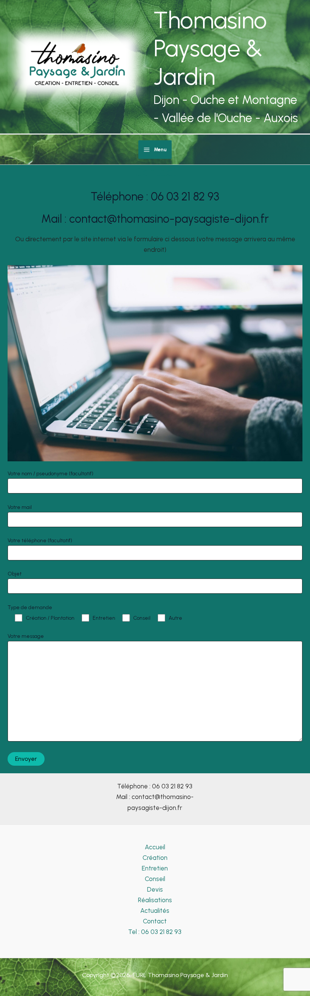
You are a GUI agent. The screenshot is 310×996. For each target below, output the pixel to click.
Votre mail (20, 507)
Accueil (155, 847)
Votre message (26, 636)
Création (155, 857)
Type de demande (30, 607)
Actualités (154, 910)
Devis (155, 889)
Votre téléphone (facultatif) (40, 540)
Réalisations (155, 900)
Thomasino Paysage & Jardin (210, 48)
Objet (15, 574)
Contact (155, 921)
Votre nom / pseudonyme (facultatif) (50, 473)
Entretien (155, 868)
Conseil (155, 879)
